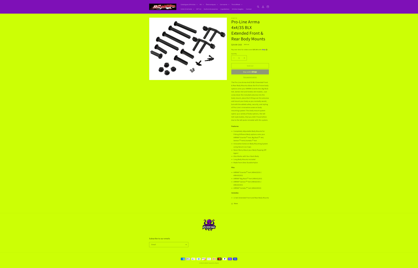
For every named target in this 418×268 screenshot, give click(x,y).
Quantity (234, 54)
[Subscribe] (185, 244)
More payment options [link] (250, 77)
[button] (189, 4)
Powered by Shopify (213, 263)
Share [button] (236, 203)
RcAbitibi (205, 263)
